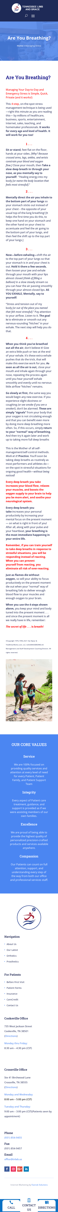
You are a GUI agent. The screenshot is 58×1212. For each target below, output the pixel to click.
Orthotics (12, 955)
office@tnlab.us (13, 1159)
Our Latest (12, 949)
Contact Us (12, 1005)
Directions (11, 1036)
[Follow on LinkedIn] (26, 1169)
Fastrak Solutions (40, 1184)
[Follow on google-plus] (19, 1169)
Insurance (12, 993)
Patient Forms (14, 987)
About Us (11, 944)
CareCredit (12, 999)
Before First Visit (15, 982)
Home (20, 45)
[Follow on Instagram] (13, 1169)
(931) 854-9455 (13, 1137)
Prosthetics (13, 961)
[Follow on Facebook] (7, 1169)
